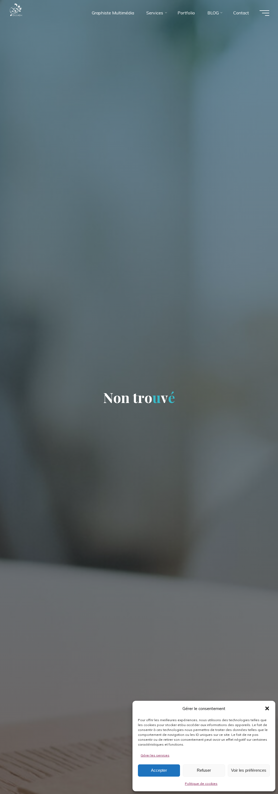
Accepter (159, 770)
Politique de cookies (201, 784)
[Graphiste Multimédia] (26, 13)
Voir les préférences (248, 770)
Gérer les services (155, 755)
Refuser (204, 770)
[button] (267, 708)
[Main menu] (264, 13)
